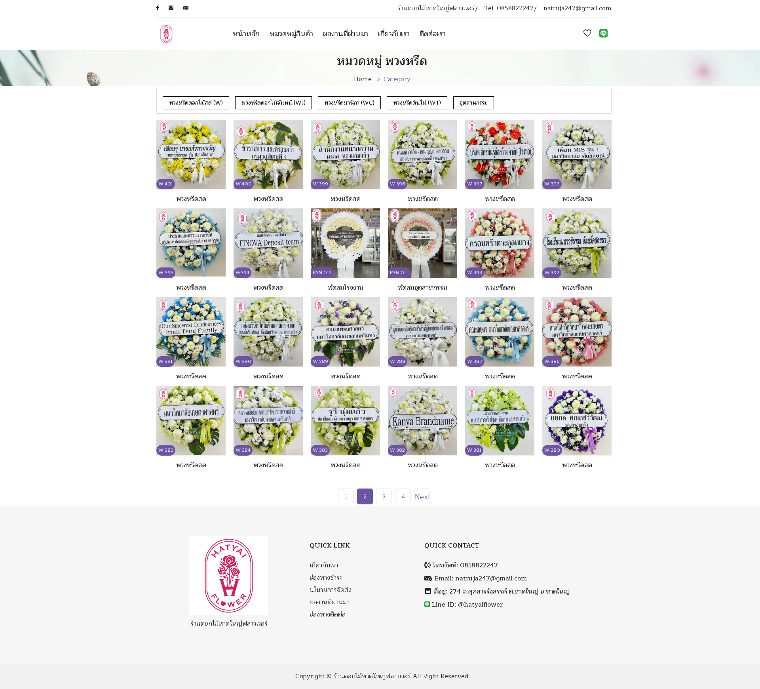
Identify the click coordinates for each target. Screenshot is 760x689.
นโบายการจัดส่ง (331, 590)
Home (363, 79)
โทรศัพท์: (464, 565)
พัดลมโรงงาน (345, 287)
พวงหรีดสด (191, 199)
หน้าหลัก (246, 34)
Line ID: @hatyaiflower (467, 604)
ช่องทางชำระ (326, 577)
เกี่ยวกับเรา (394, 34)
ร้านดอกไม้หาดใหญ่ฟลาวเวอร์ (372, 676)
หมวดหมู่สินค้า (291, 34)
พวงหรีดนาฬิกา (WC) (349, 102)
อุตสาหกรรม (474, 102)
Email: (479, 578)
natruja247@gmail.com (577, 8)
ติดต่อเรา (433, 34)
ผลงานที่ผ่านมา (345, 34)
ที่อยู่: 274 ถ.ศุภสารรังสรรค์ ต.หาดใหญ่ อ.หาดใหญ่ (500, 591)
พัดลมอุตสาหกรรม (422, 287)
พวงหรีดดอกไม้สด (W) (196, 102)
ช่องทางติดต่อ (328, 614)
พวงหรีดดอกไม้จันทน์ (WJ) (273, 102)
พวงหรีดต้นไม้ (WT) (417, 102)
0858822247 (515, 8)
